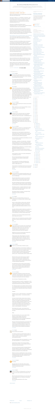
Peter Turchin (35, 42)
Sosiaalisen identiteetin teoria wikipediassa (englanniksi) (37, 83)
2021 (35, 105)
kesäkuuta (37, 155)
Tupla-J (13, 196)
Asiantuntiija (37, 146)
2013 (35, 116)
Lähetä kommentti (12, 383)
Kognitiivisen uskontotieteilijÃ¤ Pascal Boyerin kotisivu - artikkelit (39, 76)
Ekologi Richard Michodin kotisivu (38, 56)
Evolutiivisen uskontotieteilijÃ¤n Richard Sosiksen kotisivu (38, 74)
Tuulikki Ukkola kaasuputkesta (39, 148)
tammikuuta (37, 162)
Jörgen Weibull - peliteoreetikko (38, 44)
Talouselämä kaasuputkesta (39, 149)
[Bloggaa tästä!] (22, 67)
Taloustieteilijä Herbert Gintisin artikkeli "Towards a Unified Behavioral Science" (38, 65)
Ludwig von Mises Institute (37, 53)
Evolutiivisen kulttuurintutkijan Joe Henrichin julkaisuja (38, 71)
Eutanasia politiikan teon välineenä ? (38, 139)
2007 (35, 165)
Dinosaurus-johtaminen (38, 128)
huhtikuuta (37, 158)
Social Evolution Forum (36, 41)
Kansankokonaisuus (27, 4)
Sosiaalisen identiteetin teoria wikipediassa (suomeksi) (37, 85)
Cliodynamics (35, 43)
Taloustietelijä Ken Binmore (37, 50)
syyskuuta (37, 127)
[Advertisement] (21, 391)
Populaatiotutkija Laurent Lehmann (38, 52)
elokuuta (36, 152)
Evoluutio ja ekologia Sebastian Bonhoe (39, 35)
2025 (35, 99)
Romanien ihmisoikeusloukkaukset (39, 142)
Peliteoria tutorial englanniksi (37, 67)
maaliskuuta (37, 159)
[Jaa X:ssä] (23, 67)
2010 (35, 120)
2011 (35, 119)
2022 (35, 103)
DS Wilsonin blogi (36, 58)
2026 (35, 98)
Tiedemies (13, 73)
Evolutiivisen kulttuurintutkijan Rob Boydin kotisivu (38, 69)
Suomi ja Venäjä (37, 151)
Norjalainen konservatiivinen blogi (38, 33)
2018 (35, 109)
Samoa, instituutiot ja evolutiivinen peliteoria (39, 145)
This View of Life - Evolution (37, 39)
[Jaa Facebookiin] (24, 67)
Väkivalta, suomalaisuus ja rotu (39, 136)
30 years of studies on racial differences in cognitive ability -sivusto (39, 93)
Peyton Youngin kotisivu (37, 48)
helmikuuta (37, 161)
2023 (35, 102)
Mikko (13, 86)
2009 (35, 122)
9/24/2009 (14, 269)
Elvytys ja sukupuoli (38, 132)
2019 (35, 108)
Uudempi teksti (12, 400)
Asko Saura (13, 224)
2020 (35, 106)
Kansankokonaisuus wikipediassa (38, 86)
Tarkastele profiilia (37, 26)
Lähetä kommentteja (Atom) (16, 402)
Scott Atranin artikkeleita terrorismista (39, 47)
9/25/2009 (14, 380)
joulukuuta (37, 123)
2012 (35, 118)
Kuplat (36, 140)
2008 (35, 164)
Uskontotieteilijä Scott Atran (37, 49)
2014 (35, 115)
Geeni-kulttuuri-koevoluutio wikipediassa (37, 81)
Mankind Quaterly (36, 38)
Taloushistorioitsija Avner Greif (38, 46)
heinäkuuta (37, 154)
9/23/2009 (14, 84)
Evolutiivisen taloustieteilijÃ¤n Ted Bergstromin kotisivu (38, 89)
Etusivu (21, 400)
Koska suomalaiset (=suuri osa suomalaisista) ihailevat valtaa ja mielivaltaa (21, 35)
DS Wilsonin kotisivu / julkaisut (38, 59)
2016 (35, 112)
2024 (35, 101)
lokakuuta (37, 126)
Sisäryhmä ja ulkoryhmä (37, 13)
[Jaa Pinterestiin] (25, 67)
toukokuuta (37, 156)
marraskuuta (37, 124)
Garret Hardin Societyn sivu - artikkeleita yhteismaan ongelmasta (39, 62)
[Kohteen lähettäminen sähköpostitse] (21, 67)
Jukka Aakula (14, 102)
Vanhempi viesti (29, 400)
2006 (35, 167)
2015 (35, 113)
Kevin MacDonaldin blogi (37, 60)
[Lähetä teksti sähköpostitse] (20, 67)
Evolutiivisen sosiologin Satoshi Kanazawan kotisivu (38, 91)
